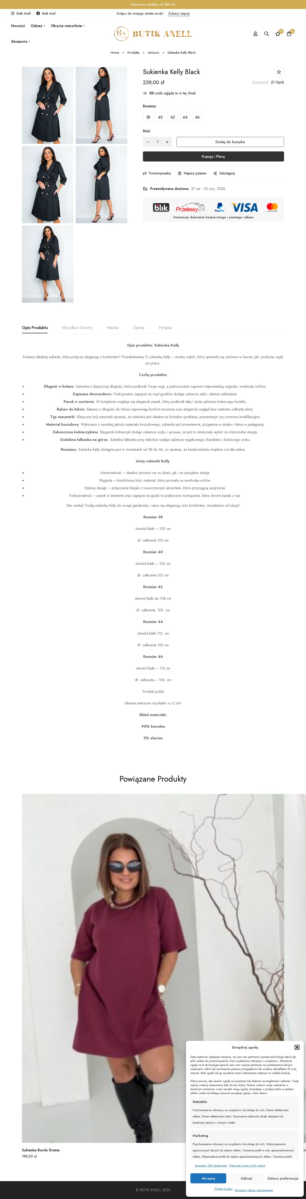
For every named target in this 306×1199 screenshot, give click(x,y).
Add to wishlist (279, 72)
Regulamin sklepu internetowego (254, 1190)
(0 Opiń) (277, 82)
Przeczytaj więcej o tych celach (247, 1166)
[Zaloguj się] (255, 33)
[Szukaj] (266, 33)
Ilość (146, 131)
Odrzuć (246, 1178)
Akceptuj (208, 1178)
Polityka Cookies (224, 1189)
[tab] (35, 328)
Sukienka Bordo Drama (41, 1150)
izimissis (153, 52)
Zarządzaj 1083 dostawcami (211, 1166)
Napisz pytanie (195, 173)
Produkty (133, 52)
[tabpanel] (153, 547)
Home (115, 52)
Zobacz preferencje (282, 1178)
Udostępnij (227, 173)
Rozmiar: (150, 106)
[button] (297, 1047)
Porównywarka (160, 173)
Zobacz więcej (179, 13)
